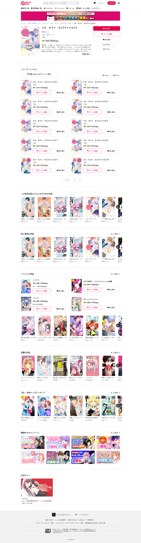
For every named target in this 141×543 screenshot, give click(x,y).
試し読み (108, 39)
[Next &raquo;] (80, 180)
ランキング (49, 8)
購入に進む (106, 28)
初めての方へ (49, 520)
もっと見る (114, 234)
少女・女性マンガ (47, 34)
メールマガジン (84, 514)
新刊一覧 (26, 8)
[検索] (77, 3)
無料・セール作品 (84, 8)
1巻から (107, 75)
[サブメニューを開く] (118, 3)
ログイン (102, 3)
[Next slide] (118, 207)
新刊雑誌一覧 (37, 8)
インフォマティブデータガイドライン (68, 523)
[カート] (94, 3)
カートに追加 (107, 34)
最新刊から (116, 75)
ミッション (60, 8)
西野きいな (45, 32)
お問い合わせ (72, 520)
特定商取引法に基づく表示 (95, 523)
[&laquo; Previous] (61, 180)
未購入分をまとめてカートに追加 (40, 74)
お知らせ (82, 520)
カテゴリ (95, 8)
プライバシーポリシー (44, 523)
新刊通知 (107, 44)
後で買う (107, 49)
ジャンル (71, 8)
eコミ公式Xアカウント (62, 515)
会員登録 (111, 3)
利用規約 (90, 520)
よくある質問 (61, 520)
